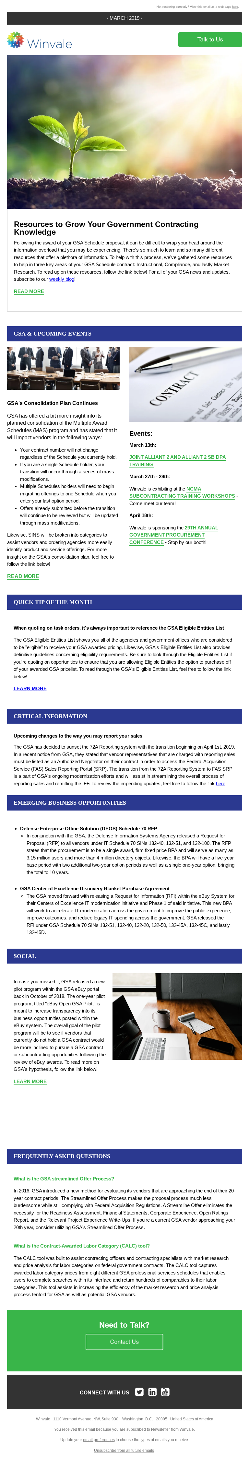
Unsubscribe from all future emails (124, 1450)
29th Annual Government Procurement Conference (173, 535)
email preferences (99, 1440)
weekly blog (61, 279)
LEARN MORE (30, 688)
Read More (29, 291)
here (235, 6)
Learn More (30, 1081)
